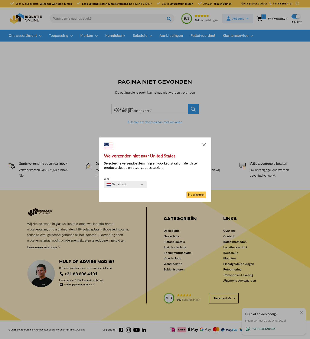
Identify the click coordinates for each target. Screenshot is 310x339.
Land (107, 178)
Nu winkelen (196, 194)
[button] (204, 146)
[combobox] (117, 185)
